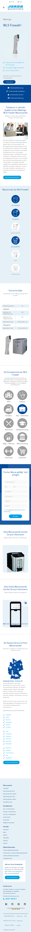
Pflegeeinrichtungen (8, 822)
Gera (7, 731)
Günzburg (8, 734)
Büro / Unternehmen (9, 809)
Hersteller (6, 788)
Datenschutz (20, 920)
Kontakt (18, 925)
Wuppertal (9, 758)
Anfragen (15, 516)
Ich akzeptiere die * (14, 511)
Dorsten (8, 724)
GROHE (5, 835)
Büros (9, 144)
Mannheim (9, 744)
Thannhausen (10, 753)
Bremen (8, 720)
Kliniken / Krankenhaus (9, 811)
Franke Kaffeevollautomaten (11, 850)
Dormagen (9, 722)
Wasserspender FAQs (9, 796)
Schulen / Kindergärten (9, 814)
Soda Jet (5, 840)
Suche (12, 2)
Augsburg (8, 715)
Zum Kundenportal (12, 877)
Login (20, 2)
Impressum (19, 916)
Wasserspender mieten (9, 799)
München (8, 748)
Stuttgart (8, 750)
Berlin (7, 717)
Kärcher (5, 843)
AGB (25, 916)
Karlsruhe (8, 741)
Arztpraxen (6, 820)
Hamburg (8, 736)
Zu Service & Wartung (11, 762)
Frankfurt (8, 727)
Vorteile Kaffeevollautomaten (11, 855)
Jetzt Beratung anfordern (12, 177)
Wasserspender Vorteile (9, 794)
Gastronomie (6, 817)
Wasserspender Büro (9, 791)
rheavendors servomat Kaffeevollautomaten (15, 853)
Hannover (8, 739)
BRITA (4, 832)
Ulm (7, 755)
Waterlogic (19, 140)
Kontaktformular (7, 802)
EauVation (6, 829)
